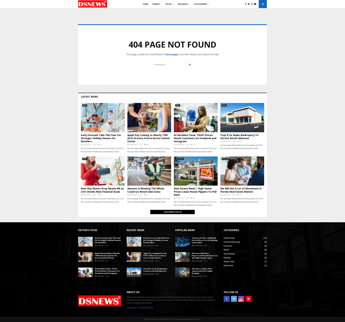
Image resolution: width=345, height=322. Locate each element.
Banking (227, 258)
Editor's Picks (229, 238)
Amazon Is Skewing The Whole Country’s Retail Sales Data (145, 190)
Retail (169, 4)
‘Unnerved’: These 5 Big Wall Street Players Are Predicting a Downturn (204, 240)
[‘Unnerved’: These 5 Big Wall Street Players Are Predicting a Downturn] (182, 242)
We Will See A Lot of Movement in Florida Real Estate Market (240, 190)
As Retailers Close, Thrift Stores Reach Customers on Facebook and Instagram (195, 138)
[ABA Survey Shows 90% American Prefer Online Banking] (182, 272)
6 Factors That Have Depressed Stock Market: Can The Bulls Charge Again (205, 255)
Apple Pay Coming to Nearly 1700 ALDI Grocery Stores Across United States (148, 138)
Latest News (89, 96)
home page (171, 54)
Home (145, 4)
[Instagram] (252, 4)
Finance (156, 4)
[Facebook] (246, 4)
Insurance (183, 4)
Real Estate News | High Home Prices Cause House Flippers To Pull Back (195, 191)
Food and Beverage (232, 242)
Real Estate (179, 159)
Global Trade (229, 262)
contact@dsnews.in (145, 308)
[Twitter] (249, 4)
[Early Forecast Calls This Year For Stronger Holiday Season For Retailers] (103, 117)
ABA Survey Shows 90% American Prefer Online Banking (202, 270)
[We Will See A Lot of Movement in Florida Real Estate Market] (242, 171)
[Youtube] (255, 4)
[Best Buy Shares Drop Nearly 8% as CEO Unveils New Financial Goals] (103, 171)
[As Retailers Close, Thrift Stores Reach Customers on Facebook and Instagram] (196, 117)
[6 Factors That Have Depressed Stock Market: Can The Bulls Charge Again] (182, 257)
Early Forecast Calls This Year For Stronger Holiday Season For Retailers (101, 138)
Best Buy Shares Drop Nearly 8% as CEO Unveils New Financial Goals (102, 190)
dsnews (198, 319)
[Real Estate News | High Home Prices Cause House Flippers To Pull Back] (196, 171)
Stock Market (200, 4)
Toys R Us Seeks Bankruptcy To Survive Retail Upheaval (239, 136)
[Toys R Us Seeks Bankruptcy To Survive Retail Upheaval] (242, 117)
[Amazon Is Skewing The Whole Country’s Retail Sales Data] (149, 171)
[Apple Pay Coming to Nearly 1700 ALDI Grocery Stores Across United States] (149, 117)
